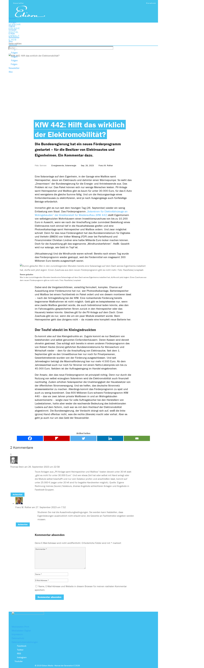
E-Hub (12, 33)
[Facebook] (30, 438)
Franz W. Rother (106, 165)
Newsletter (18, 3)
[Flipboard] (57, 438)
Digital (12, 25)
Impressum (17, 634)
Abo (11, 41)
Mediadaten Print (20, 626)
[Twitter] (83, 438)
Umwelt (12, 29)
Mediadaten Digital (21, 630)
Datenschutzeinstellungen (25, 642)
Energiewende (57, 165)
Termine (13, 44)
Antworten (17, 494)
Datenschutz (18, 638)
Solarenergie (70, 165)
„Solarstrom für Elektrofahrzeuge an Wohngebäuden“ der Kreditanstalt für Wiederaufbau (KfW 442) (81, 213)
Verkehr (12, 18)
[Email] (137, 438)
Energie (12, 22)
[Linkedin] (110, 438)
